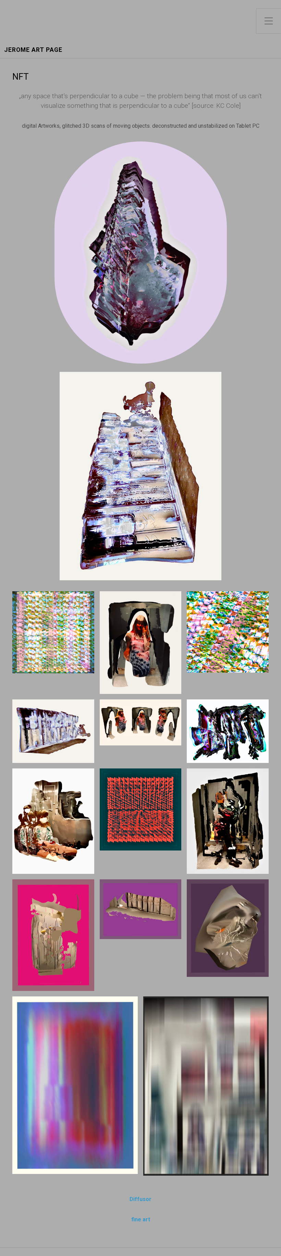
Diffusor (140, 1199)
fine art (140, 1219)
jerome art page (33, 50)
